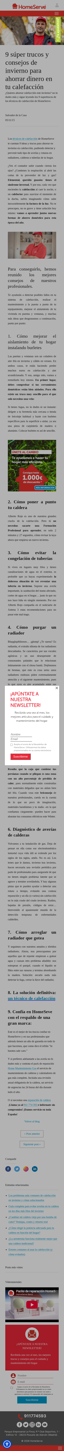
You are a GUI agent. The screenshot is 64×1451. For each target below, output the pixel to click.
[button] (7, 1444)
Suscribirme (20, 756)
